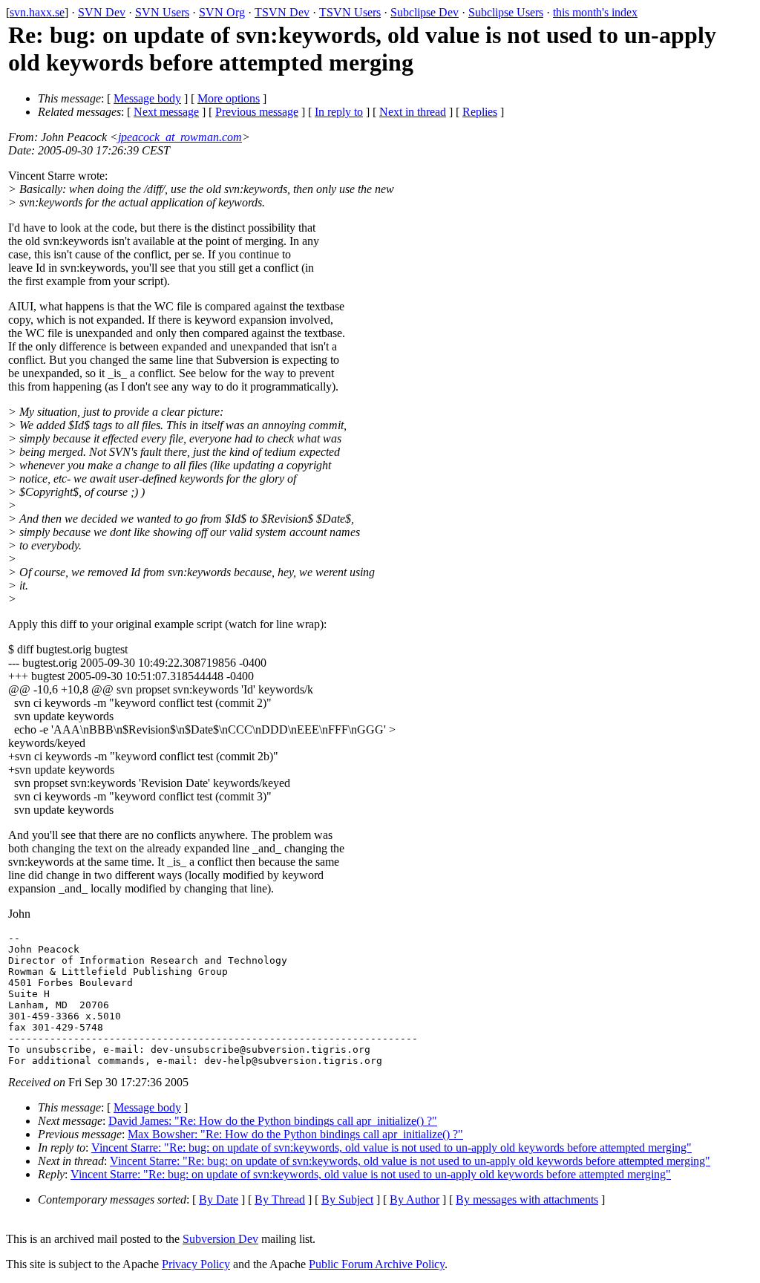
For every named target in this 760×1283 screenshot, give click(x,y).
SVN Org (222, 12)
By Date (218, 1199)
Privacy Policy (196, 1264)
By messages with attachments (527, 1199)
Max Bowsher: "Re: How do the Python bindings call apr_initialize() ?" (295, 1134)
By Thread (280, 1199)
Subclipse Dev (424, 12)
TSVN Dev (282, 12)
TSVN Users (350, 12)
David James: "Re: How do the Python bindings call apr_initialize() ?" (272, 1120)
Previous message (256, 111)
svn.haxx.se (37, 12)
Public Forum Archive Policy (377, 1264)
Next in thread (412, 111)
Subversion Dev (220, 1239)
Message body (147, 98)
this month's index (595, 12)
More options (228, 98)
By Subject (347, 1199)
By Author (414, 1199)
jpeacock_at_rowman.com (180, 137)
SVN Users (162, 12)
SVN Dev (101, 12)
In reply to (339, 111)
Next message (166, 111)
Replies (479, 111)
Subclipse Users (505, 12)
